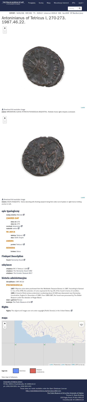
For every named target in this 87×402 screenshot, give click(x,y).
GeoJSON (65, 13)
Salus (19, 251)
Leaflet (83, 107)
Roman (19, 300)
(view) (81, 13)
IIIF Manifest (74, 13)
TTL (34, 13)
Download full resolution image (14, 109)
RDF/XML (28, 13)
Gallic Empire (19, 238)
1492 (22, 271)
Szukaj (41, 3)
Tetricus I (20, 235)
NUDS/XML (20, 13)
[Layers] (81, 324)
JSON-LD (40, 13)
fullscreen (14, 377)
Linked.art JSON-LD (50, 13)
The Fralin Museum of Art (21, 302)
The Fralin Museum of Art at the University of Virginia (65, 393)
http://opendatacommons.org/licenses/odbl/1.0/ (43, 391)
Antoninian (16, 226)
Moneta (19, 215)
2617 (22, 273)
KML (59, 13)
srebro (15, 228)
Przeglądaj (31, 3)
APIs (73, 3)
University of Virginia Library (12, 382)
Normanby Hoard (17, 260)
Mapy (49, 3)
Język (80, 3)
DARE (73, 364)
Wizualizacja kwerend (61, 3)
